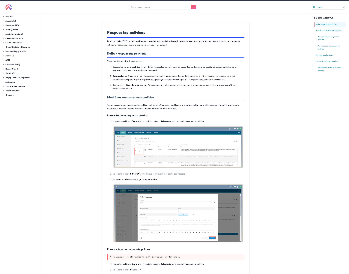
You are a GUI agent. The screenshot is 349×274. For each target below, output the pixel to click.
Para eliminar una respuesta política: (329, 47)
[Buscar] (193, 7)
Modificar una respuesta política (329, 30)
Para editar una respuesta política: (328, 38)
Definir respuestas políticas (326, 24)
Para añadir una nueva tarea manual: (329, 69)
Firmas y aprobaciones (324, 55)
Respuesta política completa (327, 61)
